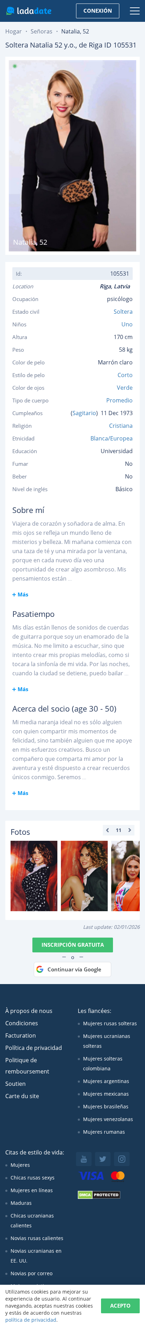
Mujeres (20, 1165)
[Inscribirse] (34, 876)
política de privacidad (30, 1319)
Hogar (13, 31)
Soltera (123, 311)
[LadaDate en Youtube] (84, 1159)
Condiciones (21, 1023)
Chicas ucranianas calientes (32, 1220)
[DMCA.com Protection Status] (99, 1197)
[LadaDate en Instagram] (122, 1159)
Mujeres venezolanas (108, 1119)
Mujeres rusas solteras (110, 1023)
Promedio (119, 400)
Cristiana (121, 426)
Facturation (20, 1035)
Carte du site (22, 1096)
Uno (127, 324)
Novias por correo (31, 1273)
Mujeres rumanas (104, 1131)
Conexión (97, 10)
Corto (125, 375)
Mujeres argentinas (106, 1081)
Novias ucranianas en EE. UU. (36, 1255)
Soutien (15, 1084)
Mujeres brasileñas (105, 1106)
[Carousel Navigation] (118, 830)
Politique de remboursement (27, 1065)
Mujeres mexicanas (106, 1093)
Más (23, 594)
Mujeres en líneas (32, 1190)
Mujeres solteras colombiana (102, 1063)
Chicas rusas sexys (33, 1177)
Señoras (41, 31)
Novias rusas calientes (37, 1238)
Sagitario (84, 413)
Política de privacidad (33, 1048)
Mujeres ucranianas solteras (106, 1041)
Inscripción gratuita (73, 944)
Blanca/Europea (111, 438)
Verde (125, 388)
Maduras (21, 1203)
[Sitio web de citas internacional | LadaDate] (28, 11)
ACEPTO (120, 1305)
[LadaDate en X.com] (103, 1159)
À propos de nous (28, 1011)
